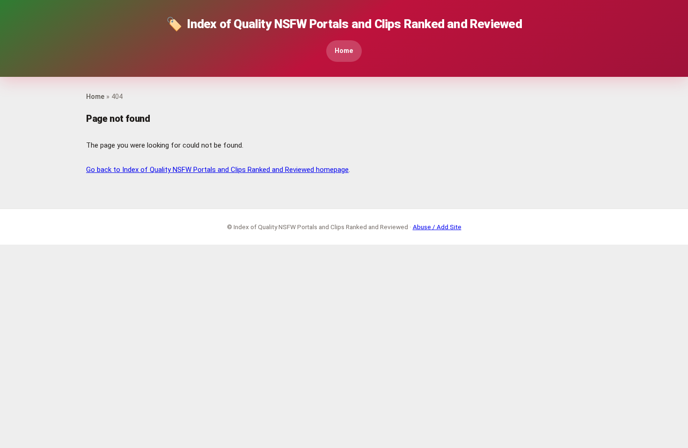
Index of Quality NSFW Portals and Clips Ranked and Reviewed (344, 24)
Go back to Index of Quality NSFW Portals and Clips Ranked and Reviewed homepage (217, 169)
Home (344, 51)
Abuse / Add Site (437, 227)
